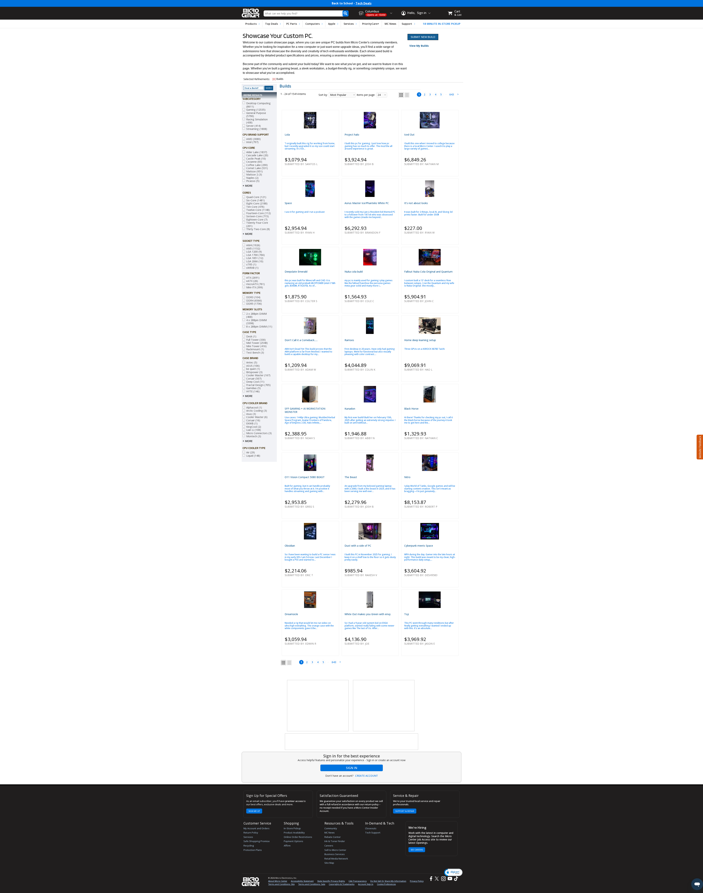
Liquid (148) (253, 455)
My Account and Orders (256, 828)
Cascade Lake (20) (257, 155)
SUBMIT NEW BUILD (423, 37)
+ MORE (247, 185)
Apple (331, 23)
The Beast (351, 477)
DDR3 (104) (253, 297)
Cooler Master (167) (258, 375)
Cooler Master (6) (256, 417)
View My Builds (419, 45)
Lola (287, 134)
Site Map (329, 862)
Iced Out (409, 134)
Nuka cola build (354, 271)
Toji (406, 614)
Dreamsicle (291, 614)
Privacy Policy (417, 881)
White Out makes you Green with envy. (368, 614)
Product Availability (294, 832)
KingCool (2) (253, 426)
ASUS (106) (253, 365)
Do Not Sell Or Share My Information (388, 881)
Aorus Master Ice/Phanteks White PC (367, 203)
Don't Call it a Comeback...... (301, 340)
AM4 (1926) (253, 245)
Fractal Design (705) (258, 385)
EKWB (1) (252, 423)
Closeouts (370, 828)
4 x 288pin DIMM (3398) (256, 322)
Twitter (437, 878)
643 (451, 94)
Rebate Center (332, 837)
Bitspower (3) (254, 372)
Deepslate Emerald (296, 271)
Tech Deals (363, 3)
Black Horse (411, 408)
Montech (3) (253, 436)
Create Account (366, 775)
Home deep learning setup (420, 340)
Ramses (349, 340)
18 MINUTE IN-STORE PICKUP (441, 23)
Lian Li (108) (253, 430)
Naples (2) (252, 178)
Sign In (351, 768)
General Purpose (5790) (256, 114)
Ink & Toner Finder (334, 841)
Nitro (407, 477)
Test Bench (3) (255, 352)
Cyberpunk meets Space (418, 545)
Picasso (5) (252, 181)
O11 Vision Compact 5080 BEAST (305, 477)
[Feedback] (699, 446)
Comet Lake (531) (257, 168)
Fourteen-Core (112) (258, 213)
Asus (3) (251, 414)
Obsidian (290, 545)
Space (288, 203)
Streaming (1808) (256, 129)
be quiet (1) (253, 369)
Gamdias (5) (253, 388)
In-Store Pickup (292, 828)
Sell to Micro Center (335, 850)
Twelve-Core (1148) (258, 210)
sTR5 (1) (251, 264)
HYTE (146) (253, 391)
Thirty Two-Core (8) (258, 229)
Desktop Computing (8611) (258, 105)
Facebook (430, 878)
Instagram (443, 878)
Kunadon (350, 408)
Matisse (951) (254, 171)
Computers (312, 23)
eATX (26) (252, 281)
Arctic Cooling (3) (256, 410)
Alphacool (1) (254, 407)
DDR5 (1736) (254, 303)
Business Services (334, 854)
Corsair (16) (253, 420)
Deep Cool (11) (255, 381)
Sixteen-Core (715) (257, 216)
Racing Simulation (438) (257, 121)
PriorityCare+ (370, 23)
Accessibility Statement (302, 881)
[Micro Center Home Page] (251, 12)
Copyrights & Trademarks (341, 884)
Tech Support (372, 832)
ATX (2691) (252, 277)
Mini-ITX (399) (254, 287)
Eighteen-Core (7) (256, 219)
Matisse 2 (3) (254, 174)
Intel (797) (252, 142)
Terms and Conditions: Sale (311, 884)
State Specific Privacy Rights (331, 881)
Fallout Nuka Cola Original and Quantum (428, 271)
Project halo (352, 134)
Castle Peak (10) (256, 158)
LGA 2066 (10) (254, 261)
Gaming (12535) (255, 109)
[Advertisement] (318, 705)
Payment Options (293, 841)
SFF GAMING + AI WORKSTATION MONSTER (305, 410)
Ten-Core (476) (255, 206)
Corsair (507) (254, 378)
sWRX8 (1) (252, 267)
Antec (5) (251, 362)
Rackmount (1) (255, 349)
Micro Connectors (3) (259, 433)
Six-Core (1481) (255, 200)
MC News (390, 23)
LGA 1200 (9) (254, 251)
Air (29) (250, 452)
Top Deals (271, 23)
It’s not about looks (416, 203)
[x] (274, 79)
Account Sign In (365, 884)
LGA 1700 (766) (255, 255)
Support (407, 23)
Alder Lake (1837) (256, 152)
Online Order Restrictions (298, 837)
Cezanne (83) (254, 161)
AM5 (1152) (253, 248)
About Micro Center (277, 881)
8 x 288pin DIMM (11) (259, 326)
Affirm (287, 845)
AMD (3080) (253, 139)
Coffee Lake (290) (257, 165)
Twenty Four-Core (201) (257, 224)
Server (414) (253, 125)
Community (330, 828)
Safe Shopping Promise (256, 841)
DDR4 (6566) (254, 300)
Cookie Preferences (386, 884)
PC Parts (291, 23)
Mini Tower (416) (256, 346)
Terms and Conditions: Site (281, 884)
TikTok (455, 878)
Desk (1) (251, 336)
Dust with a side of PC (358, 545)
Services (349, 23)
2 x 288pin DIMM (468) (256, 315)
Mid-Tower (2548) (257, 343)
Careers (328, 845)
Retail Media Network (336, 858)
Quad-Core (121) (256, 197)
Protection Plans (252, 850)
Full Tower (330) (256, 339)
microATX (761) (255, 284)
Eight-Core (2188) (256, 203)
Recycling (248, 845)
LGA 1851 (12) (254, 258)
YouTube (450, 878)
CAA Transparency (358, 881)
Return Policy (250, 832)
